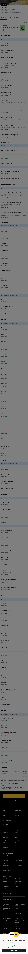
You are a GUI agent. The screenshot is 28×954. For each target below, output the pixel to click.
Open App (14, 950)
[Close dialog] (25, 936)
